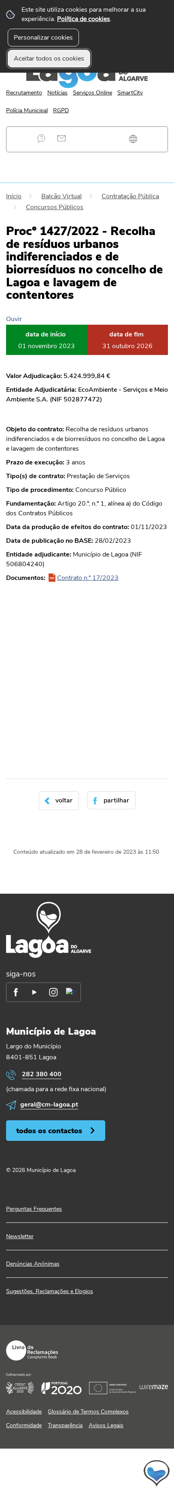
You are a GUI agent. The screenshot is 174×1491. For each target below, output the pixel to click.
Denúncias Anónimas (32, 1264)
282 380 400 (42, 1074)
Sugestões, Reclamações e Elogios (49, 1291)
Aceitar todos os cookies (49, 58)
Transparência (65, 1425)
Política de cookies (83, 19)
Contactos (62, 138)
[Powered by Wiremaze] (154, 1387)
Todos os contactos (49, 1131)
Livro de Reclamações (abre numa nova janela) (32, 1350)
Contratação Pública (130, 196)
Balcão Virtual (61, 196)
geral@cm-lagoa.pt (49, 1104)
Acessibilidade (24, 1411)
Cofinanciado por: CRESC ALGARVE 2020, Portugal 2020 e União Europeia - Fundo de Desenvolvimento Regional (87, 1384)
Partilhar (116, 800)
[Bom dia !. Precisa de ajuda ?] (87, 1473)
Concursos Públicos (54, 207)
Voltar (63, 800)
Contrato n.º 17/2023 (88, 577)
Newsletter (20, 1236)
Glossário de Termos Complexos (88, 1411)
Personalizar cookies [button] (43, 37)
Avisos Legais (106, 1425)
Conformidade (24, 1425)
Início (13, 196)
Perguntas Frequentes (41, 138)
